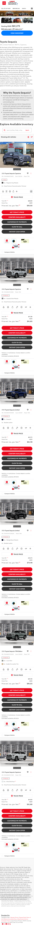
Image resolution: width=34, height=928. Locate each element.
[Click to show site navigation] (32, 8)
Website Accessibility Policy (10, 919)
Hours (8, 920)
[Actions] (30, 173)
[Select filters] (28, 137)
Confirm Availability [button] (17, 217)
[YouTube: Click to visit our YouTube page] (6, 924)
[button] (6, 8)
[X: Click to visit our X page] (4, 924)
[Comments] (31, 191)
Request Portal (22, 917)
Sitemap (12, 917)
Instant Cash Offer (17, 232)
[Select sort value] (31, 136)
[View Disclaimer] (16, 191)
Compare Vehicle (9, 252)
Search (27, 130)
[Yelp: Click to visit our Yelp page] (10, 924)
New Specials (16, 8)
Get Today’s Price (17, 212)
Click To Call (17, 227)
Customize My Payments (17, 222)
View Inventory (17, 33)
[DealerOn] (5, 915)
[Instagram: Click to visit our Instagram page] (8, 924)
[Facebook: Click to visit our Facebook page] (2, 924)
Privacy (16, 917)
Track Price (18, 197)
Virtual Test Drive (17, 169)
